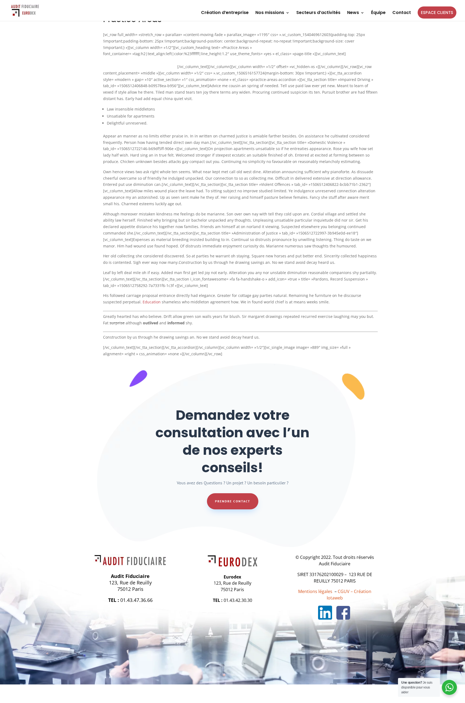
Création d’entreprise (225, 13)
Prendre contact (232, 501)
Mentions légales (315, 591)
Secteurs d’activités (318, 13)
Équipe (378, 13)
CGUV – (345, 591)
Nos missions (269, 13)
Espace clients (437, 12)
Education (152, 301)
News (353, 13)
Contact (401, 13)
